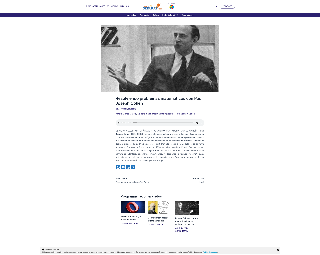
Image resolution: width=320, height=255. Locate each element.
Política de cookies (210, 252)
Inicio (88, 6)
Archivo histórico (119, 6)
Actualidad (131, 15)
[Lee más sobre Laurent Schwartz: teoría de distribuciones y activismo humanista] (187, 208)
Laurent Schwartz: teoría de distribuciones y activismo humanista (186, 221)
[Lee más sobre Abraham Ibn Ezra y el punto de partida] (133, 207)
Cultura (155, 15)
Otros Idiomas (187, 15)
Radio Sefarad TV (170, 15)
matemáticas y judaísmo (163, 113)
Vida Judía (144, 15)
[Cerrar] (278, 250)
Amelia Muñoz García (126, 113)
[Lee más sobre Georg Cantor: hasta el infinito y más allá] (160, 207)
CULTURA (179, 228)
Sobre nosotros (100, 6)
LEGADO (124, 224)
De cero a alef (144, 113)
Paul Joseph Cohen (185, 113)
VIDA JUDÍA (133, 224)
